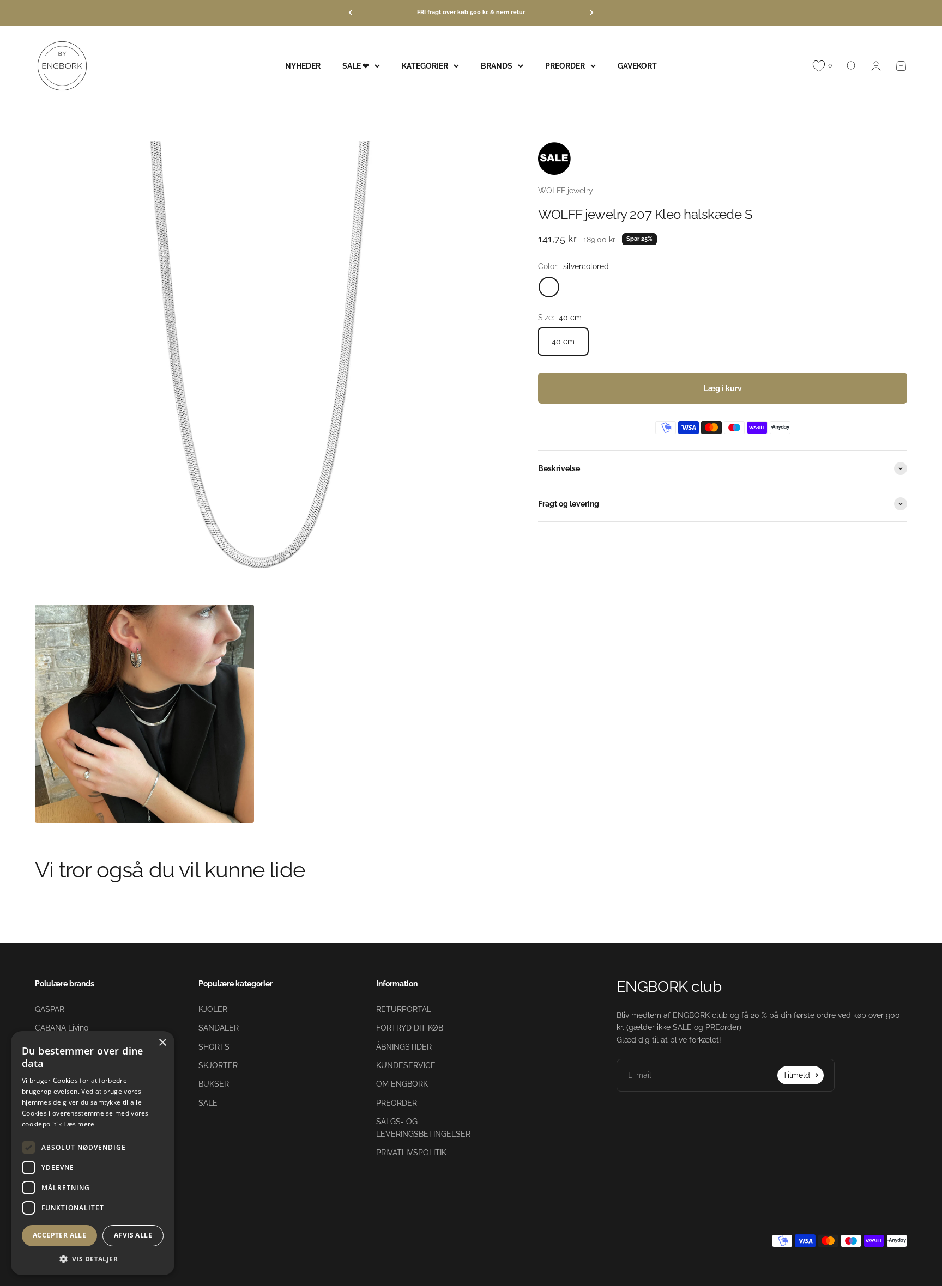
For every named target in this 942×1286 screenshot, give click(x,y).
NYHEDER (303, 65)
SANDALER (218, 1027)
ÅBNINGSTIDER (404, 1047)
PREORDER (565, 65)
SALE (208, 1103)
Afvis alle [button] (133, 1235)
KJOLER (212, 1009)
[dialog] (92, 1153)
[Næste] (592, 13)
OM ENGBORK (402, 1084)
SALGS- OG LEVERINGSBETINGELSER (423, 1127)
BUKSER (213, 1084)
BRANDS (496, 65)
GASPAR (49, 1009)
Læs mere (78, 1124)
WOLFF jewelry (565, 190)
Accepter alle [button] (59, 1235)
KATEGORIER (425, 65)
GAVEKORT (637, 65)
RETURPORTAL (403, 1009)
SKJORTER (218, 1065)
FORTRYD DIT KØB (409, 1027)
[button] (93, 1258)
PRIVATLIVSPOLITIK (411, 1152)
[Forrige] (350, 13)
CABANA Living (62, 1027)
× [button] (162, 1043)
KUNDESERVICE (406, 1065)
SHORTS (214, 1047)
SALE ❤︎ (355, 65)
